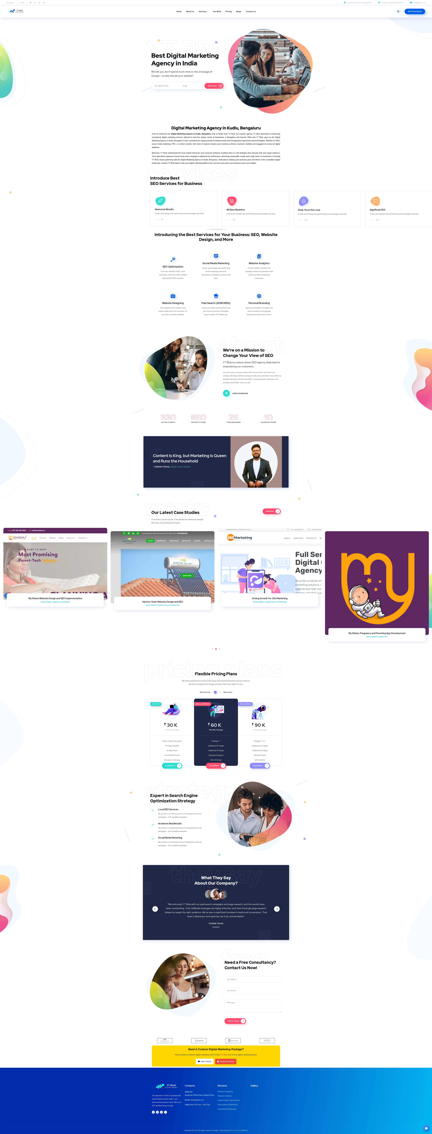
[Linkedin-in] (39, 2)
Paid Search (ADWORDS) (215, 303)
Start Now (212, 86)
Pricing (229, 11)
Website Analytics (259, 263)
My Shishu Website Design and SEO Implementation (377, 598)
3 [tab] (219, 649)
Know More (170, 765)
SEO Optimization (173, 266)
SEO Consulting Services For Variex (162, 598)
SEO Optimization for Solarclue (269, 601)
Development (162, 602)
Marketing (263, 605)
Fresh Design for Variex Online (55, 601)
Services (202, 11)
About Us (190, 11)
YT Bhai (224, 1055)
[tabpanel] (377, 567)
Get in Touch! (205, 1061)
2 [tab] (216, 649)
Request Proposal (226, 1061)
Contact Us (251, 11)
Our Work (217, 11)
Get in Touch (233, 1021)
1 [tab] (213, 649)
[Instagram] (44, 2)
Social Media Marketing (215, 263)
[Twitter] (30, 2)
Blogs (238, 11)
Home (178, 11)
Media (49, 605)
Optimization (58, 605)
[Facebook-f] (35, 2)
